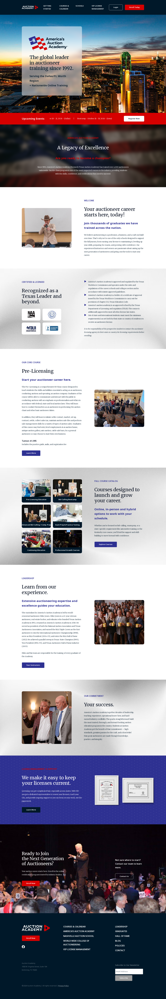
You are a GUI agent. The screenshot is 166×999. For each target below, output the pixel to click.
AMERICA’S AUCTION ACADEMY (78, 931)
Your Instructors (33, 665)
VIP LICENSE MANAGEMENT (77, 949)
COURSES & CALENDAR (74, 926)
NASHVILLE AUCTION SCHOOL (78, 936)
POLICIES (120, 945)
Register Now (134, 118)
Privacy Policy (63, 986)
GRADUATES (121, 931)
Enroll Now (30, 883)
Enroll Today (134, 7)
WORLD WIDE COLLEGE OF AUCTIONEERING (76, 942)
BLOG (118, 940)
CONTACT (120, 950)
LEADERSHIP (121, 926)
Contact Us (124, 876)
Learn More (31, 453)
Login (115, 7)
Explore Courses (105, 544)
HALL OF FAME (122, 936)
